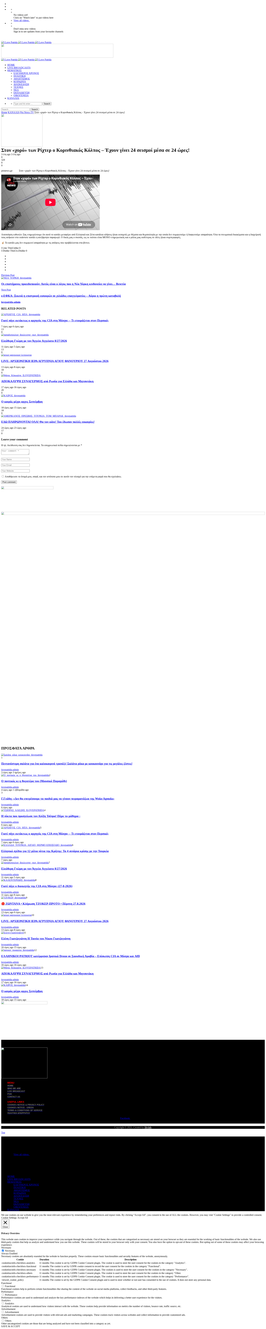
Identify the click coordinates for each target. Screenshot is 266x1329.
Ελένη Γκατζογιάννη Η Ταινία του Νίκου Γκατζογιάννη (36, 938)
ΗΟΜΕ (11, 65)
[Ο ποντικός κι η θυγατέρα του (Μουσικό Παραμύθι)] (25, 775)
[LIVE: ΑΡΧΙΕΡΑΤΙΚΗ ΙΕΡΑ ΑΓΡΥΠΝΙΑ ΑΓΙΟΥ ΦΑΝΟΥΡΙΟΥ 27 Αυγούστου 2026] (16, 355)
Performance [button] (7, 1291)
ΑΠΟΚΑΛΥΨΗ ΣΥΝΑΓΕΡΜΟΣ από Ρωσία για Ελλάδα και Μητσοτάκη (47, 381)
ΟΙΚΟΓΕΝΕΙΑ (21, 95)
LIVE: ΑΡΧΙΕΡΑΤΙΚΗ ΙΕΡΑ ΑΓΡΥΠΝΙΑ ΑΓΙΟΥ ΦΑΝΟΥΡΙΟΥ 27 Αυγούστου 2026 (55, 361)
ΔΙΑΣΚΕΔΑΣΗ (21, 84)
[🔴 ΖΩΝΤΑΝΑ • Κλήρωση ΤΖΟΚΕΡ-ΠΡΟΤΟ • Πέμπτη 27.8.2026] (13, 897)
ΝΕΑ (16, 90)
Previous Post (7, 275)
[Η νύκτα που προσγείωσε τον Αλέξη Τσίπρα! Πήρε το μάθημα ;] (22, 810)
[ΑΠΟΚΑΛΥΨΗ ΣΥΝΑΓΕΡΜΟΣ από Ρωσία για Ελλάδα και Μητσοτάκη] (21, 375)
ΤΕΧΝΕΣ (18, 87)
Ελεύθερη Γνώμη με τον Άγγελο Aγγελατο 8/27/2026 (34, 340)
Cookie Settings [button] (9, 1217)
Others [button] (4, 1317)
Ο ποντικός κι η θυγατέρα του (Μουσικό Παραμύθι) (34, 781)
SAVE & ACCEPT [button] (10, 1326)
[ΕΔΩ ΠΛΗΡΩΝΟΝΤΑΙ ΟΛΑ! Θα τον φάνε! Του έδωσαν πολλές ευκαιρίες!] (38, 416)
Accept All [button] (22, 1217)
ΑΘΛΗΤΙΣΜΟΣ (22, 78)
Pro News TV (27, 112)
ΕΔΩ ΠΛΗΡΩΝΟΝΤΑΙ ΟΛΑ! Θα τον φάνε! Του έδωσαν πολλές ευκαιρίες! (48, 421)
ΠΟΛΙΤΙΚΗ (20, 76)
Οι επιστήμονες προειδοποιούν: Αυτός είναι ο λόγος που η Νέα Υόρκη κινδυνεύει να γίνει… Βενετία (63, 284)
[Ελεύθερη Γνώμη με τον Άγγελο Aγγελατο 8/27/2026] (25, 334)
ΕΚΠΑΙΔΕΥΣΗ (22, 92)
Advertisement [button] (8, 1309)
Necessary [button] (6, 1247)
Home (4, 112)
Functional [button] (6, 1283)
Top (3, 1132)
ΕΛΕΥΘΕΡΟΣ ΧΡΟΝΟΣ (26, 73)
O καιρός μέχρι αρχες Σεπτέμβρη (22, 401)
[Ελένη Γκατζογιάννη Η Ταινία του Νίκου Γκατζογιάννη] (12, 932)
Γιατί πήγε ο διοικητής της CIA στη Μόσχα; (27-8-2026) (36, 886)
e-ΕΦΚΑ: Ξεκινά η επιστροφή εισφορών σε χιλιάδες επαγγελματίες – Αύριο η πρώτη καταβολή (61, 295)
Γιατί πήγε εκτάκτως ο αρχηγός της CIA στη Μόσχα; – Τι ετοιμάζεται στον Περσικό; (55, 320)
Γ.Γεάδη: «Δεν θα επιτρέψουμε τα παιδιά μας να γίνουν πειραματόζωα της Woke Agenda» (57, 798)
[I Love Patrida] (26, 42)
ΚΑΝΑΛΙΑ (13, 98)
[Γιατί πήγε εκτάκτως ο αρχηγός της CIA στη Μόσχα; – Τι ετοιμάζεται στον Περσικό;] (20, 314)
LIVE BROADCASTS (18, 67)
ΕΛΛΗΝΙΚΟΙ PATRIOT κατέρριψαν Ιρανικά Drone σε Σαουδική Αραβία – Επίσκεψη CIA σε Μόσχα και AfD (70, 956)
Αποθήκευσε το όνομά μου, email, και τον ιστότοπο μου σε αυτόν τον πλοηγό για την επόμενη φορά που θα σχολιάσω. (63, 476)
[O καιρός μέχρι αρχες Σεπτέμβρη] (13, 395)
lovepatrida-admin (10, 302)
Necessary (10, 1250)
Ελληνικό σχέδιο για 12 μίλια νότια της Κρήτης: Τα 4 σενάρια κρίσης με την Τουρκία (55, 851)
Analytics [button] (5, 1300)
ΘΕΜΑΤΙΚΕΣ (14, 70)
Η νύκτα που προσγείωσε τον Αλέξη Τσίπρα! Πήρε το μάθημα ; (40, 816)
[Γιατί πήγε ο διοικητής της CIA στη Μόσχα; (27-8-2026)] (18, 880)
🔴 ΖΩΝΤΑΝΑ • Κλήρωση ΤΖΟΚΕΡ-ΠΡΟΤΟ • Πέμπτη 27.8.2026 (43, 903)
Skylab (148, 1127)
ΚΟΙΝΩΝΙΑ (20, 81)
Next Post (6, 289)
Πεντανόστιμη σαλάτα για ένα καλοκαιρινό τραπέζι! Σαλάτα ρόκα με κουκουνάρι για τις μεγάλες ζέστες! (66, 763)
